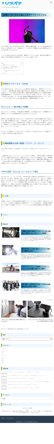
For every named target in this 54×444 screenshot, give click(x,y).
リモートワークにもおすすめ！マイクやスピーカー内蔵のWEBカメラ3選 (40, 320)
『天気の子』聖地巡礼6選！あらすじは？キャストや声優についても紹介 (19, 384)
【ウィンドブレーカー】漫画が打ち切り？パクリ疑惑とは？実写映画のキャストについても (23, 375)
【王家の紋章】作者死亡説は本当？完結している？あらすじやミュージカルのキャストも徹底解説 (25, 381)
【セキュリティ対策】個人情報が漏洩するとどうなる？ (13, 320)
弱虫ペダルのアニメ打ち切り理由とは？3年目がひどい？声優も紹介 (18, 378)
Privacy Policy (10, 418)
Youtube (3, 349)
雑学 (3, 218)
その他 (3, 351)
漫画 (2, 358)
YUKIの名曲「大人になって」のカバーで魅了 (12, 71)
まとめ (4, 73)
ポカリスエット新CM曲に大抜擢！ (11, 66)
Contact (3, 418)
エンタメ (3, 355)
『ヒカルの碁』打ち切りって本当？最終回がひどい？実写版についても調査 (19, 372)
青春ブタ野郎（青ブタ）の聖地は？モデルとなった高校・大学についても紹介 (20, 387)
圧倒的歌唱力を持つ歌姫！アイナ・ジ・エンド (11, 69)
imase (4, 91)
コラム (3, 356)
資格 (2, 360)
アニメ (3, 353)
